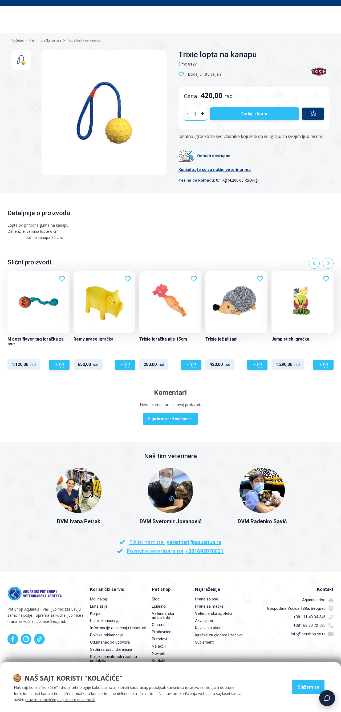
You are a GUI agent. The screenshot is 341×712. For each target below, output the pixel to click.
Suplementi (204, 642)
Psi (32, 40)
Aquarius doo (314, 600)
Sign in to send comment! (170, 419)
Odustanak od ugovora (110, 642)
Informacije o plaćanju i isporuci (118, 627)
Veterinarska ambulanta (163, 615)
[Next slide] (328, 263)
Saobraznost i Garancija (111, 649)
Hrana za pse (206, 599)
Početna (17, 40)
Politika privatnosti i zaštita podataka (113, 658)
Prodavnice (161, 631)
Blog (156, 599)
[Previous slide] (314, 263)
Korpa (95, 613)
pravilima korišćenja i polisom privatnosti (60, 699)
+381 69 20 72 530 (309, 625)
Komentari (170, 392)
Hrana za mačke (209, 606)
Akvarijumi (204, 620)
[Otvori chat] (327, 698)
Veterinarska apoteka (213, 613)
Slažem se (308, 687)
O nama (158, 624)
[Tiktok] (39, 639)
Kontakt (158, 660)
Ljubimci (159, 606)
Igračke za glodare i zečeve (219, 635)
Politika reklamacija (106, 635)
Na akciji (159, 646)
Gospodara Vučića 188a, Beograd (296, 608)
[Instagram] (26, 639)
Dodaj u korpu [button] (255, 113)
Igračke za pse (50, 40)
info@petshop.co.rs (308, 634)
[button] (313, 114)
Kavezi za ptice (208, 627)
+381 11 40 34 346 (309, 617)
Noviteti (158, 653)
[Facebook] (12, 639)
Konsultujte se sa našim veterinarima (214, 169)
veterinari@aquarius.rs (194, 542)
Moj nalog (98, 599)
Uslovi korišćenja (104, 620)
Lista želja (98, 606)
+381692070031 (204, 551)
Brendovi (159, 639)
